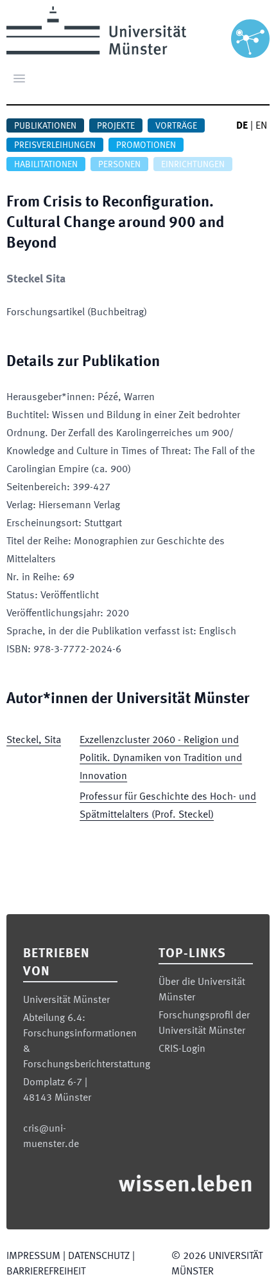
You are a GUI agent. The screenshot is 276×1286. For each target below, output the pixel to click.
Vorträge (176, 126)
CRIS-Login (182, 1049)
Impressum (33, 1256)
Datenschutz (99, 1256)
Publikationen (45, 126)
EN (261, 126)
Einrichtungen (193, 164)
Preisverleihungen (55, 145)
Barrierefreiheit (45, 1272)
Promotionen (146, 145)
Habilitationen (46, 164)
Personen (119, 164)
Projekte (116, 126)
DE (242, 126)
